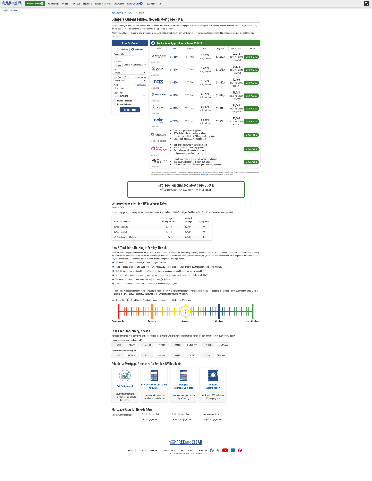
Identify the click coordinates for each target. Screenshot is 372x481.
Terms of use (169, 450)
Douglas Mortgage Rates (151, 414)
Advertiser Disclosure (9, 9)
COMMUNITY (119, 3)
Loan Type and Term (121, 77)
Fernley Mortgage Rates (181, 414)
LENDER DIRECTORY (103, 3)
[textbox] (124, 57)
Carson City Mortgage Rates (122, 414)
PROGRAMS (75, 3)
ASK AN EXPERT (133, 3)
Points (116, 84)
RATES (35, 3)
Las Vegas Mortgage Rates (182, 419)
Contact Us (153, 450)
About (130, 450)
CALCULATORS (53, 3)
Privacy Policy (187, 450)
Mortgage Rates (117, 12)
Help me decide (140, 77)
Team (141, 450)
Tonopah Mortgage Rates (211, 419)
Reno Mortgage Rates (210, 414)
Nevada (130, 12)
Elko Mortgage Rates (149, 419)
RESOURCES (87, 3)
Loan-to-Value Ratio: (135, 64)
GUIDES (65, 3)
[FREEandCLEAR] (186, 442)
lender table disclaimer (202, 174)
